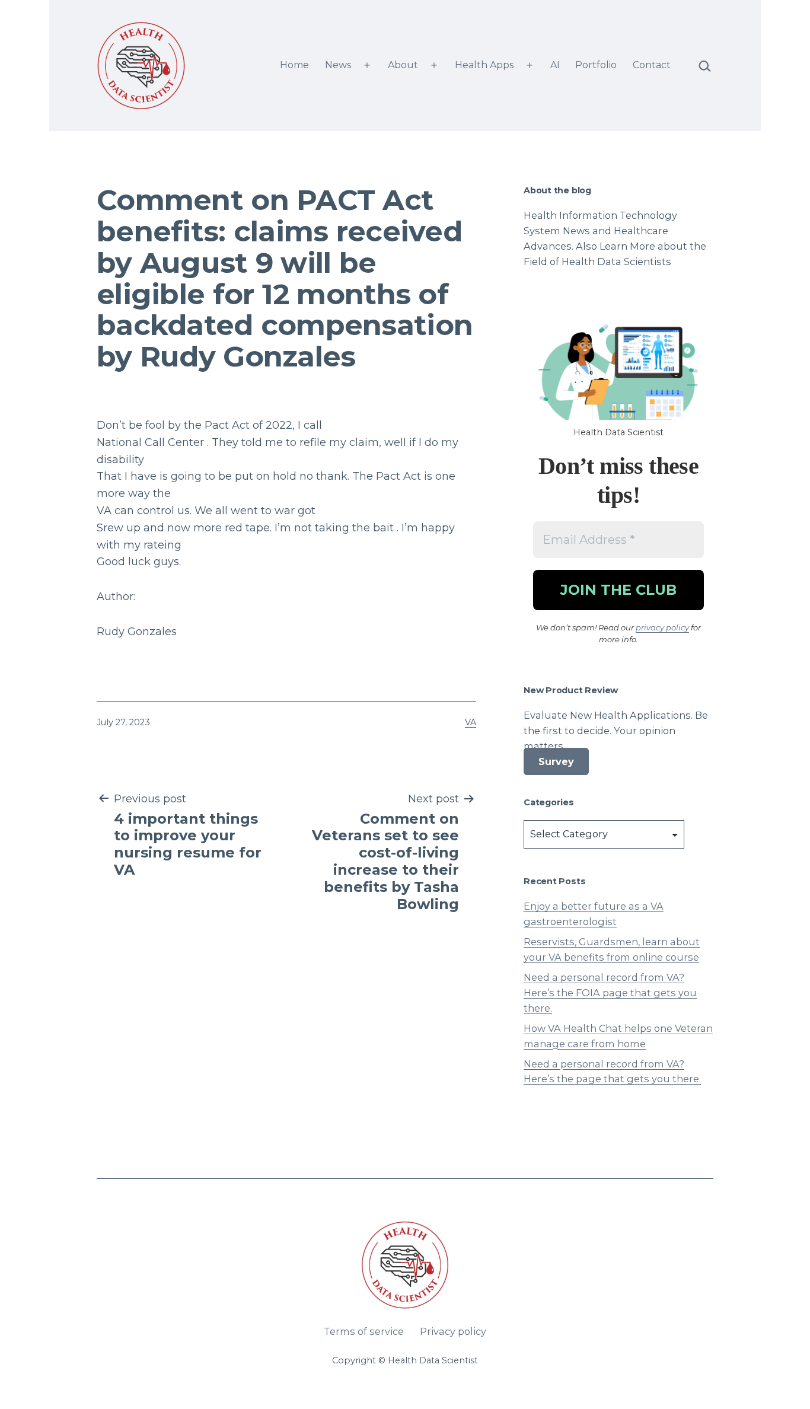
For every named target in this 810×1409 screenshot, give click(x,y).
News (338, 65)
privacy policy (662, 627)
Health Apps (484, 65)
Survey (556, 761)
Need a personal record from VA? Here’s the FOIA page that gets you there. (610, 992)
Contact (652, 65)
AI (555, 65)
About (403, 65)
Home (294, 65)
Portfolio (596, 65)
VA (470, 722)
